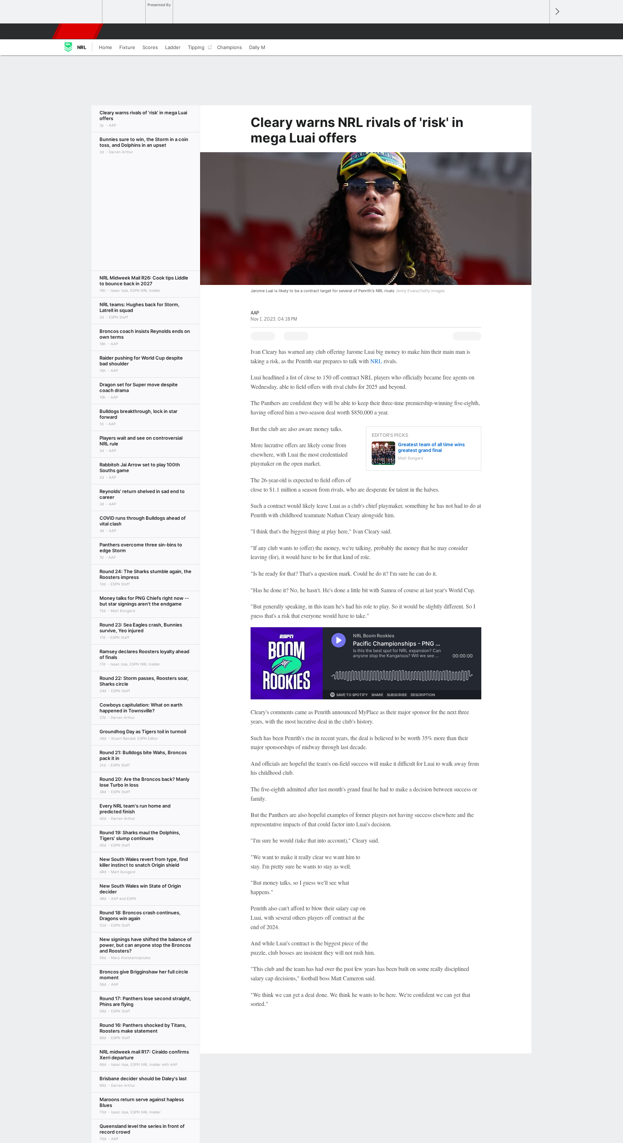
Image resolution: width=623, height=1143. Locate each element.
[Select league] (81, 11)
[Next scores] (556, 11)
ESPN (78, 31)
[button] (541, 31)
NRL (376, 361)
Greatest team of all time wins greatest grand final (431, 447)
